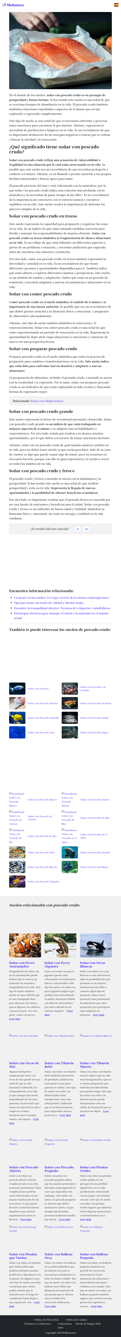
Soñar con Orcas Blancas (92, 964)
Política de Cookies (76, 1319)
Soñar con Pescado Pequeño (59, 1169)
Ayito (60, 1327)
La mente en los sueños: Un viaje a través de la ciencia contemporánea (61, 597)
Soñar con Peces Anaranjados (21, 964)
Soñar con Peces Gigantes (57, 964)
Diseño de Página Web (87, 1323)
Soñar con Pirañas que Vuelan (23, 1256)
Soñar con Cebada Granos (46, 401)
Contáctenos (65, 1323)
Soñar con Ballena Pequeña (94, 1256)
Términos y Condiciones (37, 1323)
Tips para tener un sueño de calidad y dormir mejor (49, 603)
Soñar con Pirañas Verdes (94, 1169)
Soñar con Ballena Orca (58, 1256)
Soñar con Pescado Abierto (23, 1169)
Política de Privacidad (46, 1319)
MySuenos (70, 1332)
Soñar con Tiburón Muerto (94, 1065)
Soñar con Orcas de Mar (24, 1065)
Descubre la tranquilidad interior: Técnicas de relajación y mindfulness (62, 608)
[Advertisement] (60, 559)
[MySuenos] (13, 5)
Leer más (14, 1018)
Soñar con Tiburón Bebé (59, 1065)
